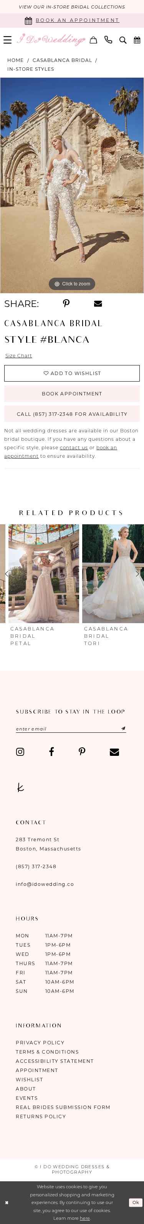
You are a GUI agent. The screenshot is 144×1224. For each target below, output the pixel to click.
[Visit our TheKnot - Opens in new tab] (21, 787)
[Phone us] (108, 40)
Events (27, 1098)
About (26, 1089)
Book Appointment (72, 394)
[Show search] (123, 40)
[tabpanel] (72, 185)
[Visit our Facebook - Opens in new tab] (51, 752)
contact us (74, 447)
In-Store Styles (30, 69)
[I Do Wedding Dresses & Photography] (51, 39)
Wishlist (29, 1079)
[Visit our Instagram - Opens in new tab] (20, 752)
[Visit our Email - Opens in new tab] (114, 752)
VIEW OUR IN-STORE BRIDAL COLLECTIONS (72, 7)
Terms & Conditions (47, 1052)
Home (15, 60)
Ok (136, 1202)
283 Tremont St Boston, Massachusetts (48, 844)
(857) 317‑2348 (36, 866)
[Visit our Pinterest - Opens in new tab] (82, 752)
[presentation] (35, 574)
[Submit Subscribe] (115, 729)
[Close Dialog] (7, 1202)
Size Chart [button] (18, 356)
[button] (7, 40)
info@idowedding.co (45, 884)
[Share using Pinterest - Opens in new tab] (66, 304)
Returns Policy (41, 1116)
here (85, 1218)
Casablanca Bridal (62, 60)
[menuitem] (7, 40)
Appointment (37, 1070)
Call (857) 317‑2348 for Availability (72, 414)
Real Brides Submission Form (63, 1107)
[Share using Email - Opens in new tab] (98, 304)
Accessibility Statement (55, 1061)
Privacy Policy (40, 1043)
